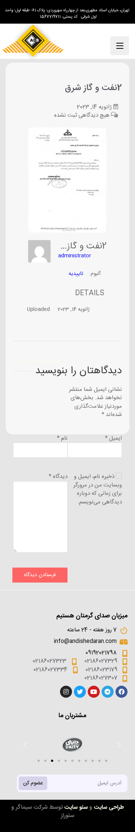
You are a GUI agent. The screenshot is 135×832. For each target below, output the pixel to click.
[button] (39, 761)
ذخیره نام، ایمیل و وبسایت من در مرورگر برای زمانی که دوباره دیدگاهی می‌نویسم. (98, 489)
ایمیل (113, 438)
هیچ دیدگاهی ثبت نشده (82, 115)
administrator (74, 255)
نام (62, 438)
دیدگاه (58, 476)
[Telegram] (108, 692)
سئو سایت (76, 807)
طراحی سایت (109, 807)
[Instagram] (66, 692)
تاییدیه (76, 273)
